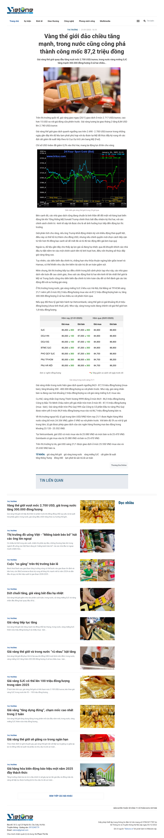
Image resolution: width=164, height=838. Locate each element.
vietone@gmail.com (20, 830)
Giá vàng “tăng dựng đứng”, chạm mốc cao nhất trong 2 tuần (40, 712)
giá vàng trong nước (73, 454)
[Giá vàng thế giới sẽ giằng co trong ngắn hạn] (97, 745)
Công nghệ (69, 21)
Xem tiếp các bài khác (61, 796)
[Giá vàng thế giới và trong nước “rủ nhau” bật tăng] (97, 657)
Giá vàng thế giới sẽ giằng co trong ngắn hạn (37, 739)
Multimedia (105, 21)
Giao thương (53, 21)
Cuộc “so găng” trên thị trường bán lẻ (32, 564)
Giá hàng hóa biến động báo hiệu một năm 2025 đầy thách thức (40, 770)
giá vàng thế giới (54, 454)
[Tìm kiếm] (144, 21)
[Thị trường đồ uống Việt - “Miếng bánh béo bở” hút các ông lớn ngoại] (97, 540)
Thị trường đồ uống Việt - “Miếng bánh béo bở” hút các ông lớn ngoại (42, 536)
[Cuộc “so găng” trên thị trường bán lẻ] (97, 570)
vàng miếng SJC (91, 454)
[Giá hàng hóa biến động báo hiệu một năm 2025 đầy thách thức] (97, 774)
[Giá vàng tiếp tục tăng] (97, 628)
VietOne (20, 10)
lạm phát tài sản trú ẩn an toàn (79, 458)
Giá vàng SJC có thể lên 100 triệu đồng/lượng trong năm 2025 (38, 683)
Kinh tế (39, 21)
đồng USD (58, 458)
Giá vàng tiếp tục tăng (22, 622)
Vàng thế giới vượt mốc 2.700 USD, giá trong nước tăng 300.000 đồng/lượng (41, 507)
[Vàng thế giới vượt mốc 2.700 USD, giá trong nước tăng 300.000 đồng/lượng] (97, 511)
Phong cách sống (87, 21)
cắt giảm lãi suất (108, 454)
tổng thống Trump (44, 458)
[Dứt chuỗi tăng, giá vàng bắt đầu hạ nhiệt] (97, 599)
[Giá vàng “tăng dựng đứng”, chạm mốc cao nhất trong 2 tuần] (97, 716)
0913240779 (34, 827)
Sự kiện (27, 21)
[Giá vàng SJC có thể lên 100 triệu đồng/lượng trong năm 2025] (97, 687)
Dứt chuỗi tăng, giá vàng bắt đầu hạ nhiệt (35, 593)
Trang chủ (14, 21)
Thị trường (72, 30)
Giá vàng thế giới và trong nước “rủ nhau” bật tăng (41, 651)
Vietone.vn (129, 829)
